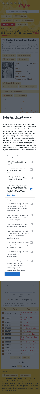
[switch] (31, 162)
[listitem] (20, 156)
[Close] (36, 117)
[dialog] (20, 197)
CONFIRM (12, 274)
